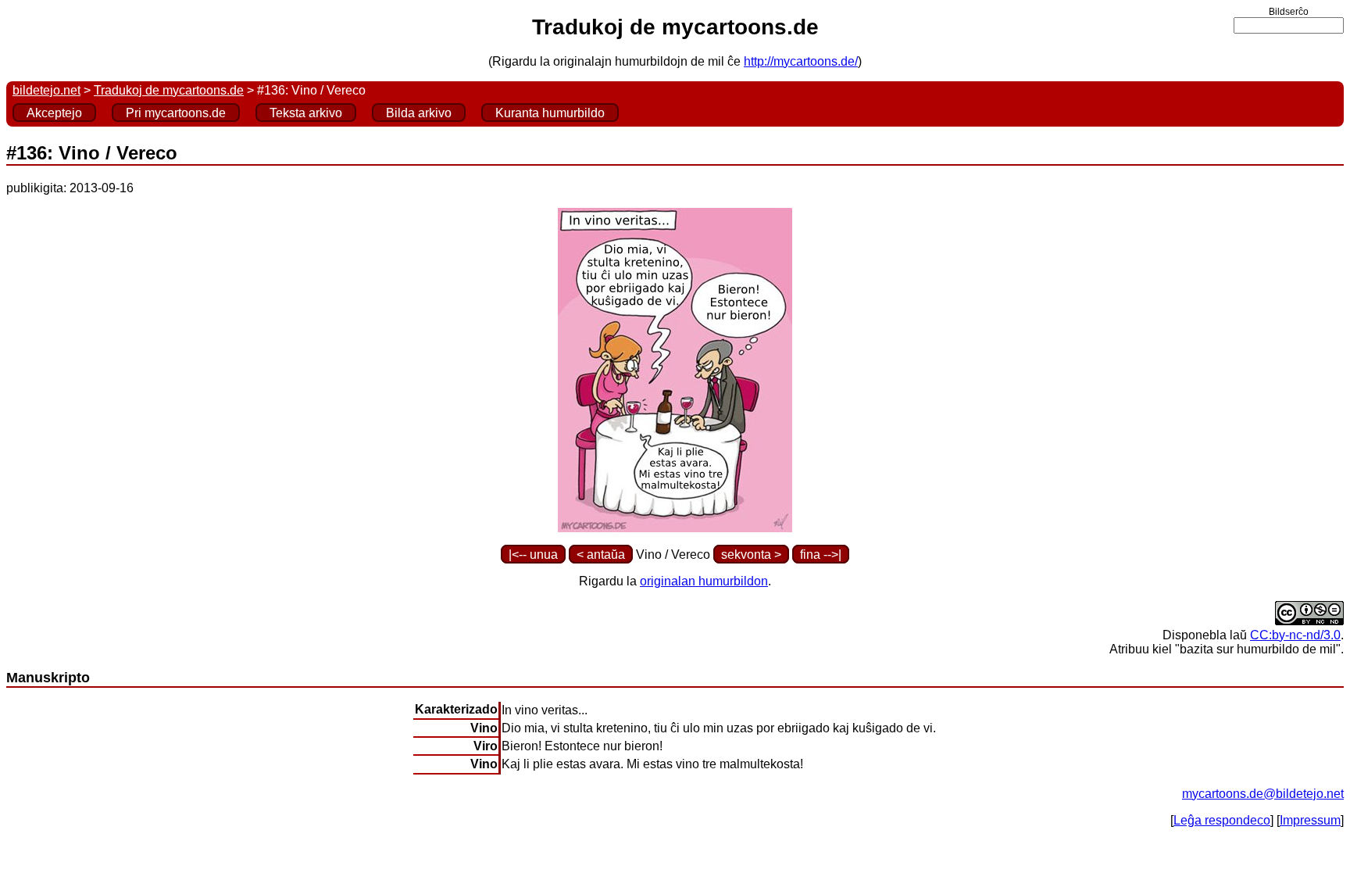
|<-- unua (533, 554)
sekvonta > (751, 554)
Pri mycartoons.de (176, 113)
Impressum (1310, 820)
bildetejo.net (46, 90)
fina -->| (820, 554)
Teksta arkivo (306, 113)
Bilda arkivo (419, 113)
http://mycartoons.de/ (801, 61)
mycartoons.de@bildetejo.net (1263, 793)
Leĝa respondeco (1221, 820)
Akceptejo (54, 113)
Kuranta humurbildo (550, 113)
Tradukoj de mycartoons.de (169, 90)
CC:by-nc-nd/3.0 (1295, 635)
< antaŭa (601, 554)
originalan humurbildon (704, 581)
